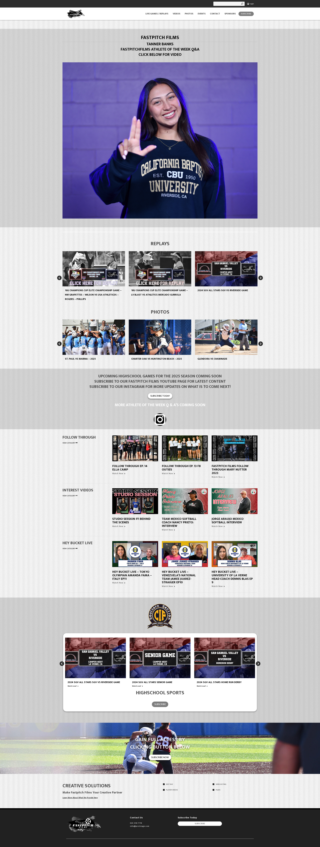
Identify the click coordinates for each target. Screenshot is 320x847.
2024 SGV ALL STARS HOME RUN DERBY (219, 682)
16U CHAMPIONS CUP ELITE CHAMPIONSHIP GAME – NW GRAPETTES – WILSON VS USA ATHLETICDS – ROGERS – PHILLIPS (93, 294)
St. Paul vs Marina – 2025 (80, 359)
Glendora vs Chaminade (212, 359)
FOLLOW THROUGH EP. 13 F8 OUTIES (181, 467)
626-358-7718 (136, 823)
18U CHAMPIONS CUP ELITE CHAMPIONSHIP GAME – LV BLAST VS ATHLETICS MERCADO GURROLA (159, 292)
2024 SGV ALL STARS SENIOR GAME (152, 682)
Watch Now (117, 473)
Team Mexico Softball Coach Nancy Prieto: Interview (179, 522)
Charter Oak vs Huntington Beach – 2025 (156, 359)
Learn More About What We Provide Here (80, 797)
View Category (69, 442)
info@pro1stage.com (139, 826)
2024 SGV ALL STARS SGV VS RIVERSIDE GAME (223, 290)
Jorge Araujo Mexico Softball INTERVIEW (228, 520)
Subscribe (246, 14)
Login (252, 4)
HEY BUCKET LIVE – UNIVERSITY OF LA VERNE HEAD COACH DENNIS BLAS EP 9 (232, 577)
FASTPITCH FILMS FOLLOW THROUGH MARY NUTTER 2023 (230, 469)
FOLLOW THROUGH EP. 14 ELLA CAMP (129, 467)
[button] (59, 278)
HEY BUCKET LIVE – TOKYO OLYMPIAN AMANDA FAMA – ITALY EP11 (132, 575)
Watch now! (72, 686)
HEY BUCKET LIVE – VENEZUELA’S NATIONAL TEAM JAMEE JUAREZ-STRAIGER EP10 (179, 577)
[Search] (242, 4)
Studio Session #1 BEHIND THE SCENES (131, 520)
